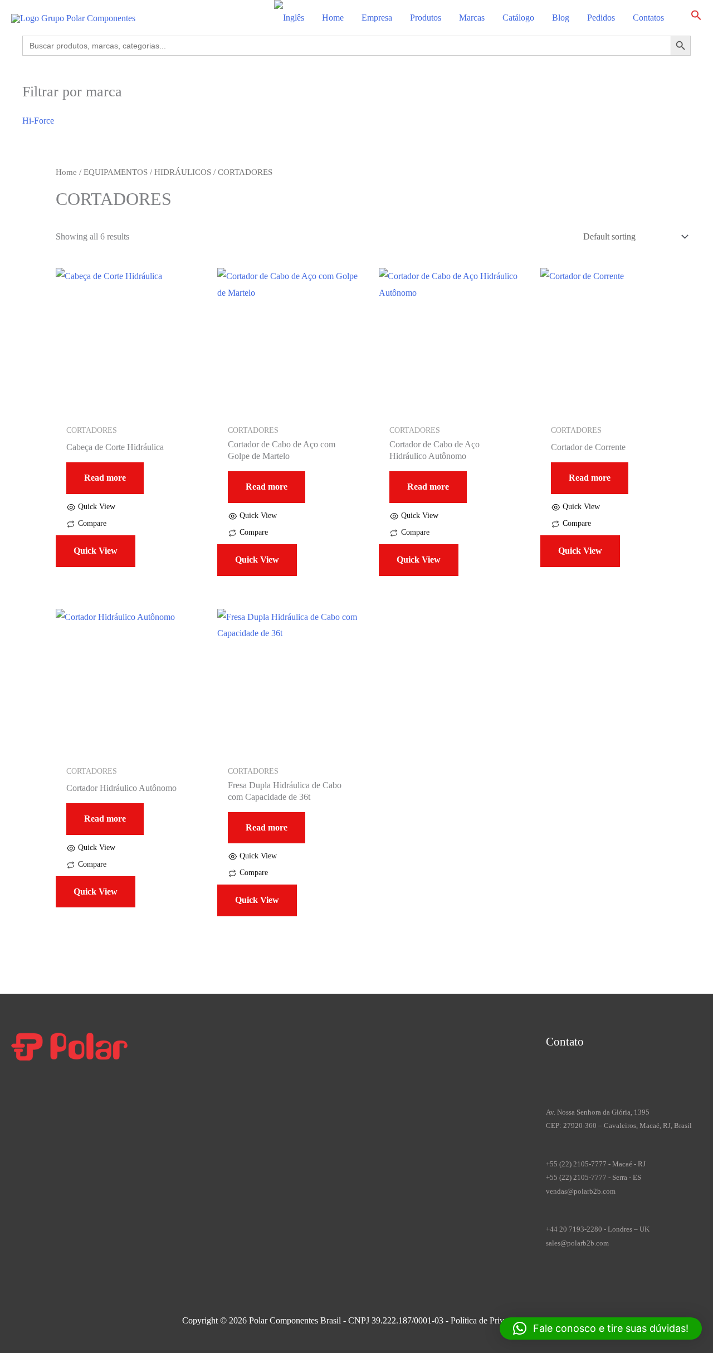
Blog (560, 17)
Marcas (472, 17)
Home (333, 17)
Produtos (425, 17)
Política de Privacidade (491, 1320)
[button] (696, 17)
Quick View (96, 550)
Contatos (648, 17)
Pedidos (601, 17)
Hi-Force (38, 120)
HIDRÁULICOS (182, 172)
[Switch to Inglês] (289, 18)
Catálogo (518, 17)
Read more (105, 477)
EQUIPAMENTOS (116, 172)
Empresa (377, 17)
